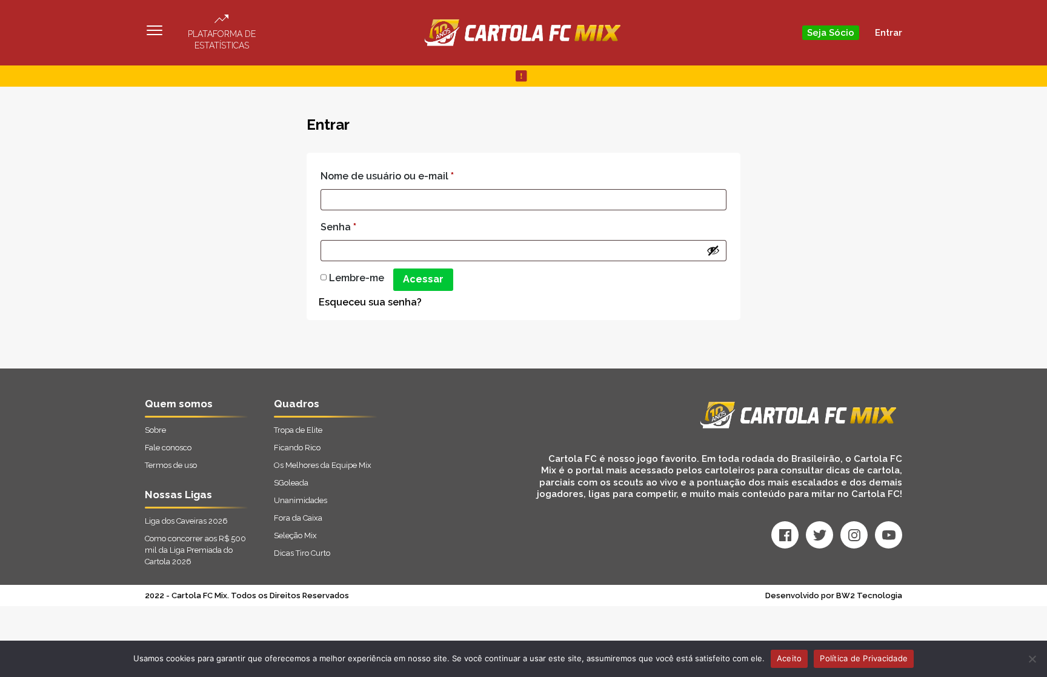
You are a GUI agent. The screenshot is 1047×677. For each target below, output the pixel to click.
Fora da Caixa (298, 517)
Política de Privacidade (864, 658)
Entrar (888, 32)
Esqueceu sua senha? (370, 302)
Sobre (155, 430)
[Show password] (713, 250)
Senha (338, 227)
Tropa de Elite (298, 430)
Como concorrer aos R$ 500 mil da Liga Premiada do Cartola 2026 (195, 550)
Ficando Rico (297, 447)
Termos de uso (171, 465)
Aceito (789, 658)
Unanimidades (300, 500)
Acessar (423, 279)
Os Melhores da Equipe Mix (322, 465)
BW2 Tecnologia (869, 595)
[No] (1032, 659)
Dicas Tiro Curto (302, 553)
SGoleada (291, 482)
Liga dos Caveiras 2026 (186, 520)
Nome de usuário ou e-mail (387, 176)
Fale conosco (168, 447)
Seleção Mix (295, 535)
